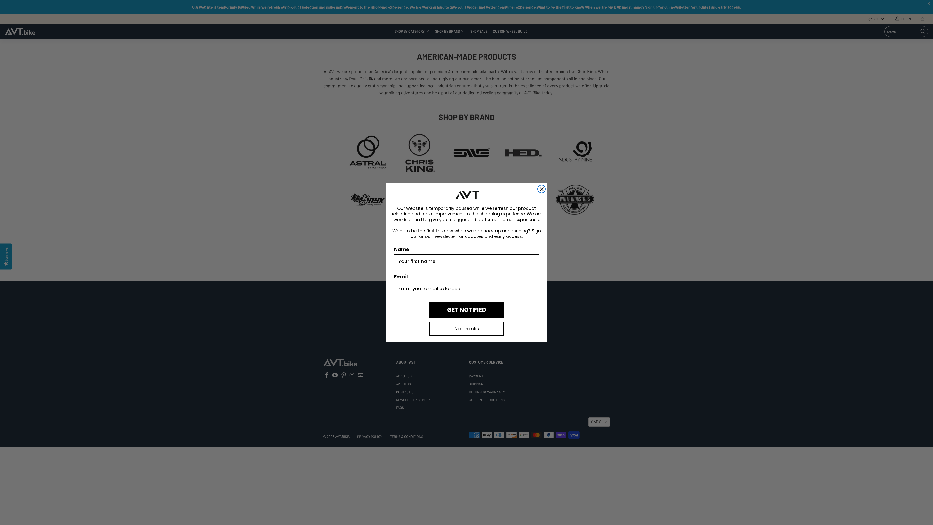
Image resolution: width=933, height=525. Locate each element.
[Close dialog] (541, 189)
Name (401, 249)
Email (401, 276)
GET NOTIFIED (466, 310)
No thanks (466, 328)
